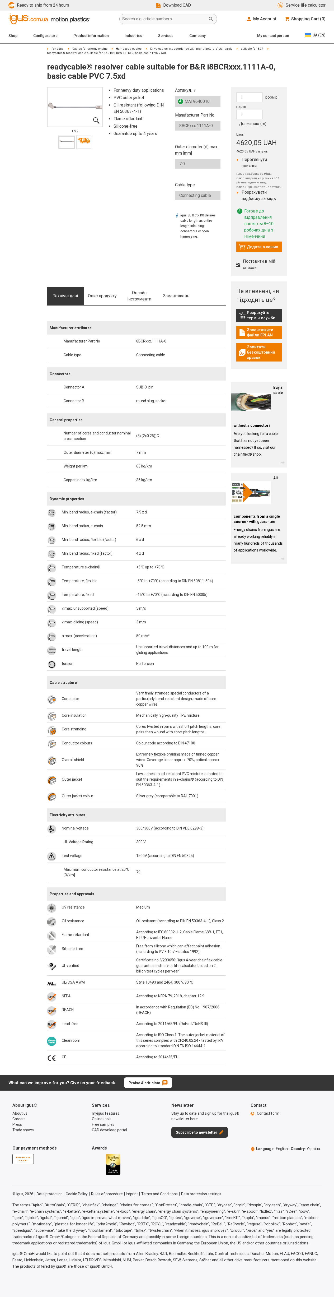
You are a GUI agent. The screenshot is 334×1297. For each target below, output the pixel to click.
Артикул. (183, 90)
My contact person (273, 36)
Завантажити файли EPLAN (260, 332)
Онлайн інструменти (139, 296)
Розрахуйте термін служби (260, 315)
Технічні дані (65, 295)
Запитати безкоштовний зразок (260, 352)
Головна (57, 48)
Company (197, 36)
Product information (91, 36)
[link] (259, 317)
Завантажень (176, 295)
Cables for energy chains (89, 48)
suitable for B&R (252, 48)
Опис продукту (102, 295)
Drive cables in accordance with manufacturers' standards (191, 48)
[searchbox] (164, 19)
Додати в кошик (258, 248)
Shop (12, 36)
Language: (272, 1149)
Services (165, 36)
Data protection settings (201, 1194)
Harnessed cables (129, 48)
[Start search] (211, 19)
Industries (133, 36)
